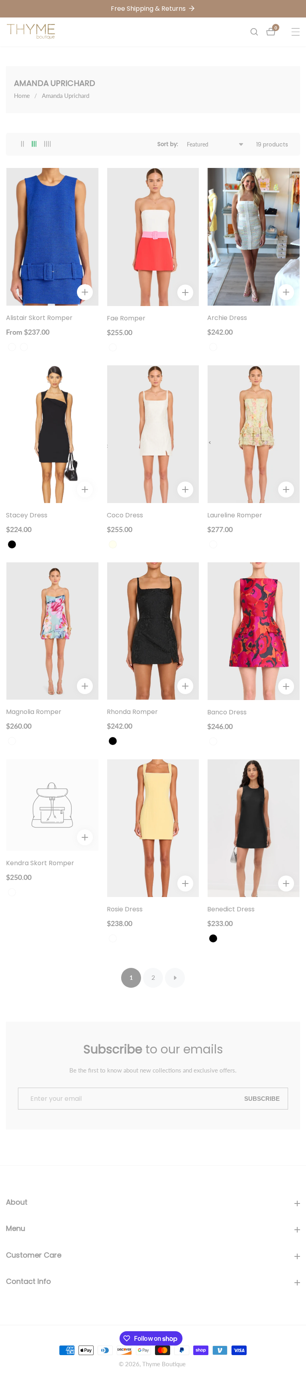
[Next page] (175, 978)
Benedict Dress (231, 909)
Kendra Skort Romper (40, 863)
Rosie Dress (125, 909)
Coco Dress (125, 515)
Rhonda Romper (132, 712)
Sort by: (167, 144)
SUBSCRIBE (262, 1098)
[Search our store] (258, 32)
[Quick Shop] (85, 292)
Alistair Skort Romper (39, 318)
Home (22, 95)
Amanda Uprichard (65, 95)
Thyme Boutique (164, 1364)
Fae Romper (126, 318)
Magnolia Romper (33, 712)
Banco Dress (227, 712)
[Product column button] (22, 144)
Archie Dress (227, 318)
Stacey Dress (26, 515)
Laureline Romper (234, 515)
